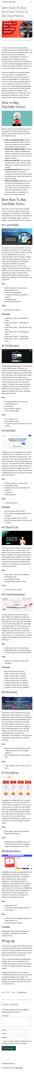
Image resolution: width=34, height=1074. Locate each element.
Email (4, 1034)
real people (13, 809)
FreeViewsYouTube (9, 2)
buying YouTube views (23, 86)
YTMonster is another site (10, 366)
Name (4, 1030)
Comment (5, 1016)
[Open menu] (31, 2)
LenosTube (26, 959)
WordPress (19, 1068)
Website (4, 1037)
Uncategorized (21, 992)
